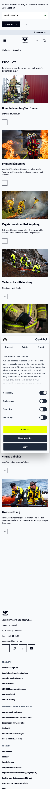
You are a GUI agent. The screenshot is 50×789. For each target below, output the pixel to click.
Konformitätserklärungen (13, 733)
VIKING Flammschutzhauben (14, 689)
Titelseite (6, 50)
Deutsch (39, 32)
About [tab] (41, 347)
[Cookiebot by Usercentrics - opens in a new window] (35, 340)
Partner (5, 757)
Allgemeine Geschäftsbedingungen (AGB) (19, 773)
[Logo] (25, 40)
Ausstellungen (8, 762)
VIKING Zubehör (8, 694)
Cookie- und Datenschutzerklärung (17, 778)
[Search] (44, 40)
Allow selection (25, 438)
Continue (9, 24)
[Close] (26, 24)
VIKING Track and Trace (12, 712)
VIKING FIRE (7, 751)
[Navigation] (4, 40)
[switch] (43, 401)
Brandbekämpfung (10, 668)
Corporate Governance (11, 767)
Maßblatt (6, 728)
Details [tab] (25, 347)
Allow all (25, 429)
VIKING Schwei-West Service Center (17, 718)
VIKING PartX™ (8, 684)
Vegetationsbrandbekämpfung (15, 673)
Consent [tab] (9, 347)
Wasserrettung (8, 700)
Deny (25, 447)
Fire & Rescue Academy (12, 739)
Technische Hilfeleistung (12, 678)
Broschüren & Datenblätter (13, 723)
